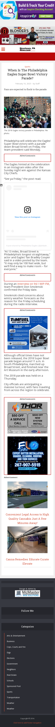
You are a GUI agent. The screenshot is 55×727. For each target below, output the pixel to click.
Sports (27, 66)
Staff (38, 83)
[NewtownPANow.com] (27, 49)
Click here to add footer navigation (27, 723)
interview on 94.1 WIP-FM (33, 284)
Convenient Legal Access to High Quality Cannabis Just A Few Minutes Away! (27, 519)
